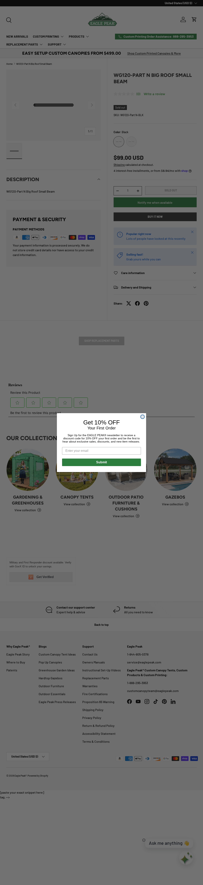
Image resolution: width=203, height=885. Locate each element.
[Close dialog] (143, 417)
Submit (101, 462)
